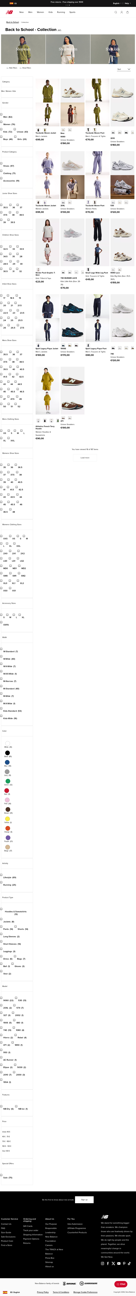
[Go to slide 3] (69, 5)
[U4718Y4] (70, 418)
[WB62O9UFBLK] (95, 202)
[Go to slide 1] (66, 5)
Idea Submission (75, 1224)
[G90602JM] (113, 269)
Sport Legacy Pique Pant (96, 348)
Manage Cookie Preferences (85, 1292)
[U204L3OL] (63, 202)
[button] (122, 12)
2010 (112, 138)
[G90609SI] (120, 269)
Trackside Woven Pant (95, 133)
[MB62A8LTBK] (88, 130)
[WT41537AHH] (38, 420)
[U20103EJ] (113, 132)
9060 (63, 137)
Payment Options (31, 1239)
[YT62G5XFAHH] (38, 269)
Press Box (49, 1258)
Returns (26, 1243)
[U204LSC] (70, 202)
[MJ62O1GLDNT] (38, 345)
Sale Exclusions (8, 1236)
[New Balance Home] (10, 12)
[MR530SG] (113, 202)
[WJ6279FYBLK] (38, 202)
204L (63, 205)
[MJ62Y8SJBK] (38, 130)
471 (62, 421)
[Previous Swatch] (112, 129)
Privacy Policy (43, 1292)
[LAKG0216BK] (88, 269)
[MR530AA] (120, 202)
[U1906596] (70, 345)
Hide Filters (13, 68)
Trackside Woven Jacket (46, 133)
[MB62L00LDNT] (88, 345)
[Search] (116, 12)
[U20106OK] (120, 132)
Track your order (30, 1230)
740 (112, 354)
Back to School (12, 22)
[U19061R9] (76, 345)
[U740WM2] (120, 348)
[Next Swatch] (112, 136)
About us (49, 1266)
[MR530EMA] (126, 202)
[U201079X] (133, 132)
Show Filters (26, 68)
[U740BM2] (113, 348)
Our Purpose (51, 1224)
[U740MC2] (133, 348)
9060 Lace (115, 273)
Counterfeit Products (77, 1232)
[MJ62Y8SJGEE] (45, 130)
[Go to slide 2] (68, 5)
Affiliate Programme (76, 1228)
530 (112, 205)
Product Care (7, 1241)
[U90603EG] (63, 130)
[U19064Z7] (63, 345)
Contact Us (6, 1224)
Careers (48, 1245)
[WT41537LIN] (51, 420)
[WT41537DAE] (58, 420)
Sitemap (49, 1262)
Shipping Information (33, 1234)
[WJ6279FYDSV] (45, 202)
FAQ (3, 1228)
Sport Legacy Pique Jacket (47, 348)
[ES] (9, 3)
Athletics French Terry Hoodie (45, 427)
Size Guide (6, 1232)
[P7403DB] (76, 272)
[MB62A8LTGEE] (95, 130)
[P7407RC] (83, 272)
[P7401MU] (63, 272)
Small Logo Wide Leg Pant (97, 273)
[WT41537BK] (45, 420)
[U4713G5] (63, 418)
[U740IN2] (126, 348)
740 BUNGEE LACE (69, 278)
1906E (63, 348)
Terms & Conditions (61, 1292)
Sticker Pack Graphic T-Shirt (45, 274)
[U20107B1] (126, 132)
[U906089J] (70, 130)
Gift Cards (27, 1226)
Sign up (84, 1200)
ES (15, 1292)
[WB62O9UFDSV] (88, 202)
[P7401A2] (70, 272)
